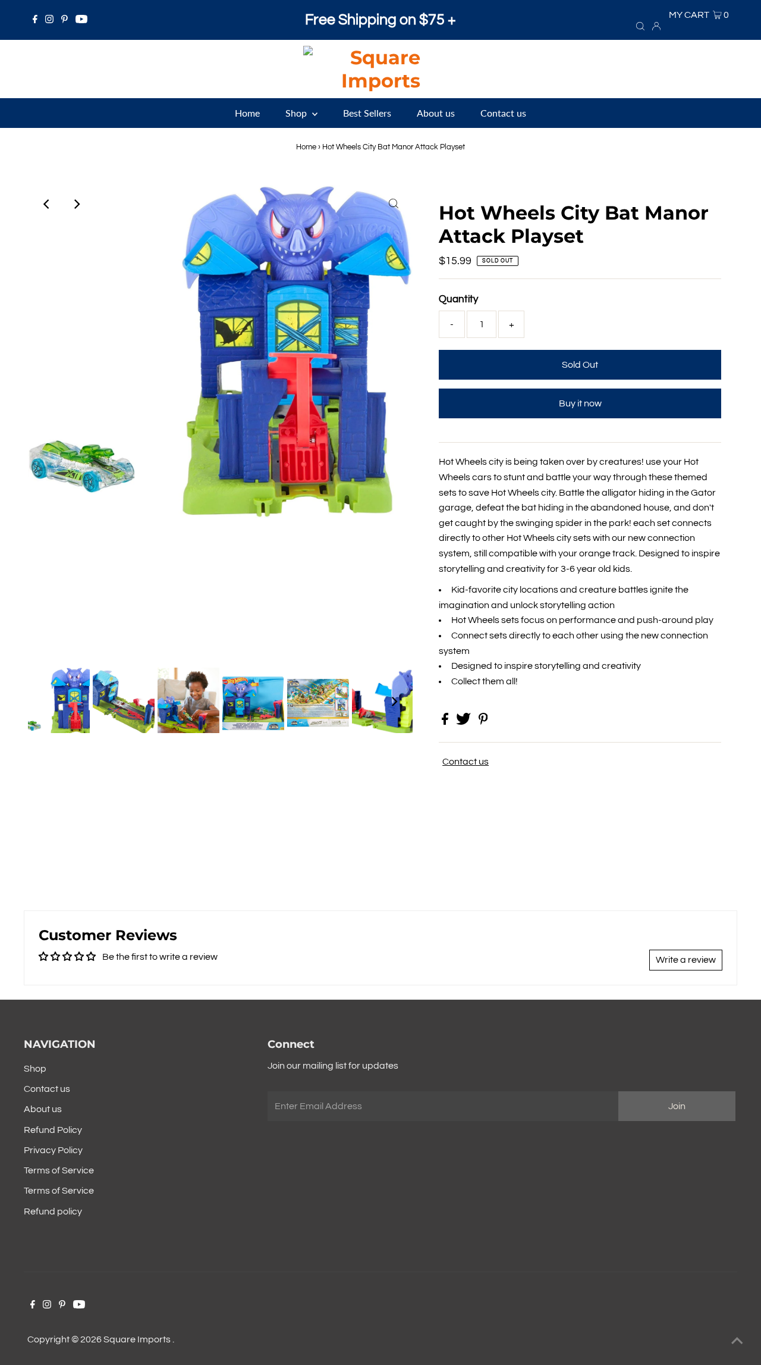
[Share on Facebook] (446, 722)
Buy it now (580, 403)
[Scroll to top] (737, 1341)
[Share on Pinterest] (483, 722)
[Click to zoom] (393, 204)
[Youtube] (81, 20)
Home (306, 147)
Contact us (465, 761)
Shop (35, 1068)
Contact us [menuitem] (503, 112)
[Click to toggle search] (640, 25)
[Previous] (47, 204)
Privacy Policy (53, 1150)
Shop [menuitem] (297, 112)
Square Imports (137, 1339)
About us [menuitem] (436, 112)
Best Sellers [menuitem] (367, 112)
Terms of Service (59, 1170)
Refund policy (53, 1211)
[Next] (76, 204)
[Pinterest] (64, 20)
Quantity (458, 299)
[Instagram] (49, 20)
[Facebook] (35, 20)
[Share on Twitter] (464, 722)
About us (43, 1109)
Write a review (686, 960)
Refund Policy (53, 1130)
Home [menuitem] (247, 112)
